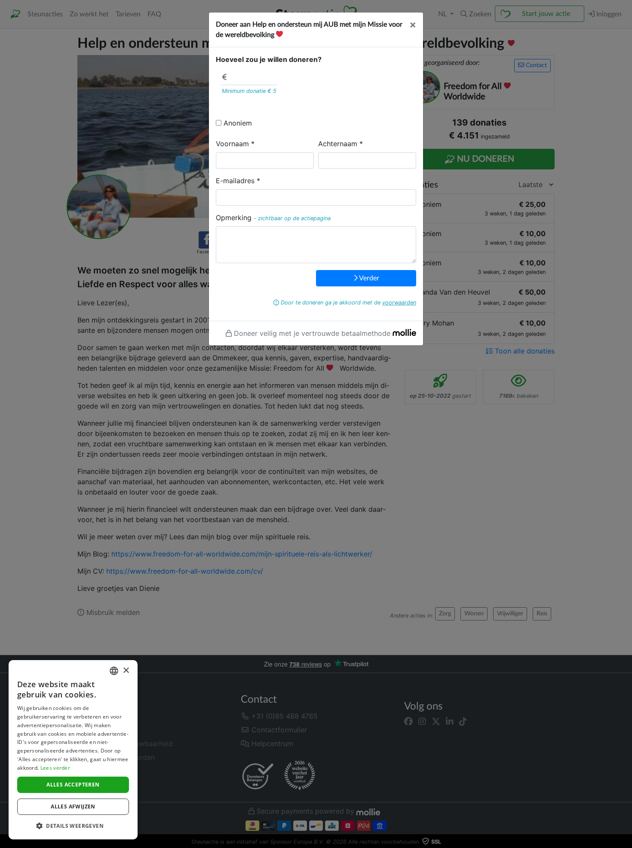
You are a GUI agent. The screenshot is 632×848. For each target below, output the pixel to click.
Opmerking (234, 217)
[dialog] (73, 749)
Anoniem (238, 123)
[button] (73, 825)
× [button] (126, 670)
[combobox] (114, 671)
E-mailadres (235, 180)
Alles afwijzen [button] (73, 806)
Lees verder (55, 767)
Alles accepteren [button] (72, 784)
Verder (368, 278)
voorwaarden (399, 302)
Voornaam (232, 143)
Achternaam (337, 143)
